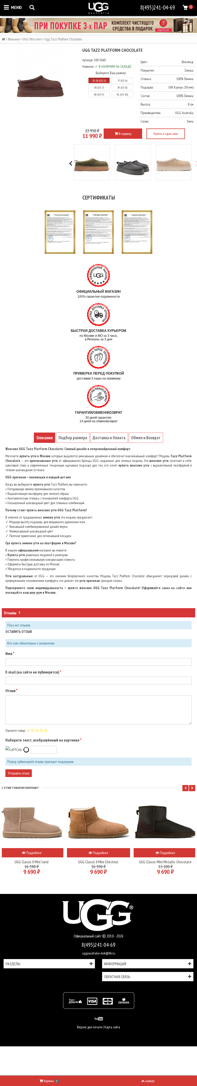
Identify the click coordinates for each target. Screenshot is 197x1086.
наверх (150, 1081)
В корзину (124, 133)
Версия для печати (89, 1027)
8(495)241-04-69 (98, 944)
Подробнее (33, 852)
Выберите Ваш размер (111, 73)
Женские (14, 39)
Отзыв (10, 690)
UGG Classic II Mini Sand (31, 861)
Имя (9, 653)
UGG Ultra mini (32, 39)
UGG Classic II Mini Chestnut (98, 861)
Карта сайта (112, 1027)
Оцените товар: (15, 730)
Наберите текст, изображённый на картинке (42, 740)
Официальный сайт (88, 936)
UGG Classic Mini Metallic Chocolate (165, 861)
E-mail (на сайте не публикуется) (32, 672)
